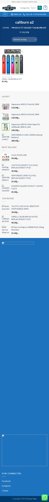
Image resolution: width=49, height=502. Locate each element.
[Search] (40, 8)
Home (6, 27)
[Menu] (5, 14)
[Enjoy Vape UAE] (9, 8)
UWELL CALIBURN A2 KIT (12, 79)
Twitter (5, 490)
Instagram (6, 486)
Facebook (6, 481)
